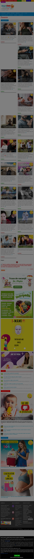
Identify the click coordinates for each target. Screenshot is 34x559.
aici (15, 544)
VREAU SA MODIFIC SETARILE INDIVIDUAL (16, 557)
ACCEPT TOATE (17, 555)
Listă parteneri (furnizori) (4, 553)
